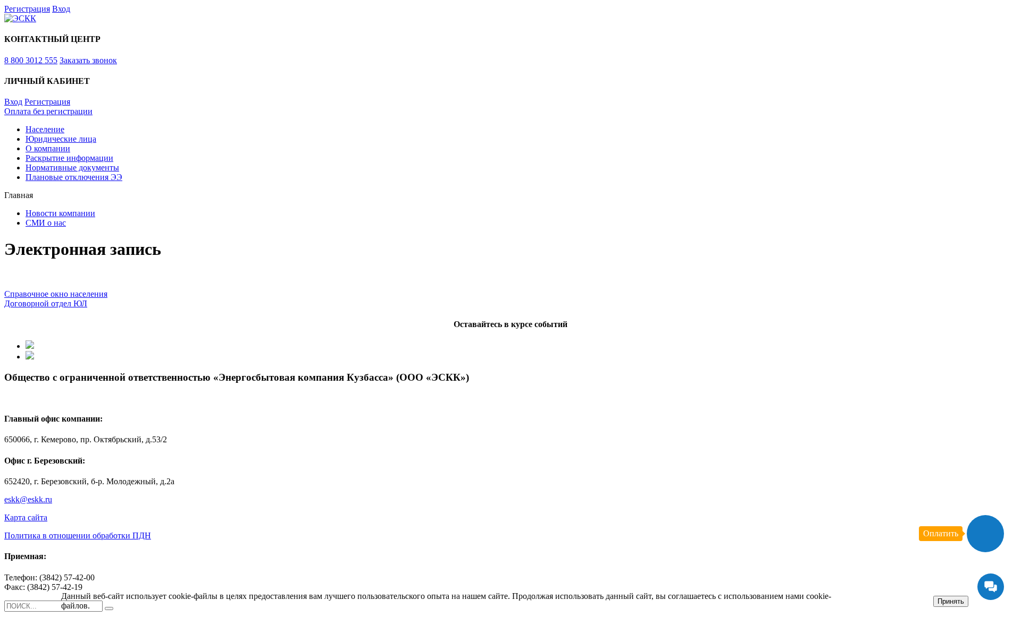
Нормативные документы (72, 167)
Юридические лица (61, 138)
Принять (951, 601)
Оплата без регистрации (48, 111)
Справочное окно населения (55, 293)
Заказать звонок (88, 60)
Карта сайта (25, 517)
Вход (61, 8)
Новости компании (60, 213)
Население (45, 129)
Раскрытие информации (69, 157)
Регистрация (27, 8)
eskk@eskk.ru (28, 499)
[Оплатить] (985, 533)
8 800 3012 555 (30, 60)
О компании (48, 148)
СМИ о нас (46, 222)
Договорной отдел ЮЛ (45, 303)
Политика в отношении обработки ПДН (77, 535)
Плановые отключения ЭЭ (74, 177)
